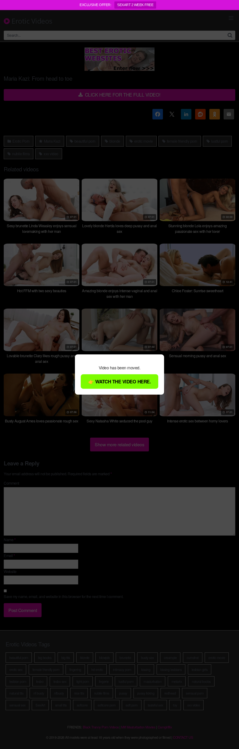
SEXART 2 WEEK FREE (135, 5)
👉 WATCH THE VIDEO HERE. (119, 381)
